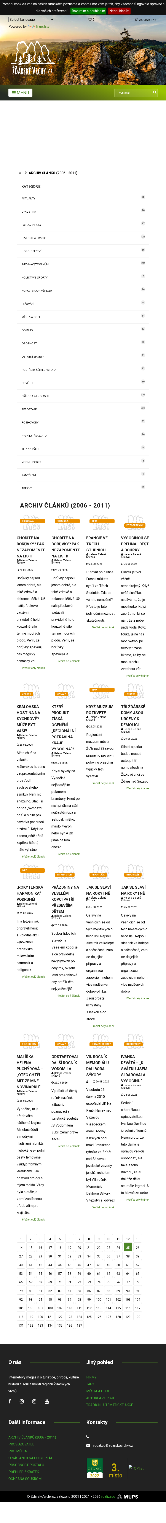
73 (89, 1282)
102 (118, 1299)
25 (128, 1247)
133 (40, 1325)
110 (69, 1308)
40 (21, 1265)
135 (59, 1325)
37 (118, 1256)
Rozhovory (30, 422)
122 (59, 1317)
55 (40, 1273)
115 (118, 1308)
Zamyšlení (29, 475)
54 (30, 1273)
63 (118, 1273)
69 (50, 1282)
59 (79, 1273)
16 (40, 1247)
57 (60, 1273)
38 (128, 1256)
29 (40, 1256)
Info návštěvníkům (35, 264)
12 (128, 1239)
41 (30, 1265)
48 (99, 1265)
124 (79, 1317)
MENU (22, 92)
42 (40, 1265)
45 (69, 1265)
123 (69, 1317)
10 (108, 1239)
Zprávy (27, 488)
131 (21, 1325)
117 (137, 1308)
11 (118, 1239)
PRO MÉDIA (17, 1451)
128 (118, 1317)
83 (60, 1291)
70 (60, 1282)
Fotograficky (31, 225)
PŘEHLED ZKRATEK (23, 1472)
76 (118, 1282)
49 (108, 1265)
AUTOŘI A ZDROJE (100, 1398)
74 (99, 1282)
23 (108, 1247)
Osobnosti (29, 343)
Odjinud (27, 330)
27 (21, 1256)
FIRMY (91, 1377)
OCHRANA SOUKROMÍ (25, 1479)
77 (128, 1282)
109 (59, 1308)
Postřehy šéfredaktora (39, 370)
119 (30, 1317)
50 (118, 1265)
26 (137, 1247)
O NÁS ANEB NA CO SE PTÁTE (31, 1458)
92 (21, 1299)
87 (99, 1291)
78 (137, 1282)
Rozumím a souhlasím (88, 11)
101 (108, 1299)
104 (137, 1299)
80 (30, 1291)
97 (69, 1299)
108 (50, 1308)
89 (118, 1291)
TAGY (90, 1384)
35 (99, 1256)
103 (128, 1299)
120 (40, 1317)
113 (98, 1308)
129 (128, 1317)
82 (50, 1291)
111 (79, 1308)
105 (21, 1308)
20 (79, 1247)
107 (40, 1308)
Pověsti (27, 383)
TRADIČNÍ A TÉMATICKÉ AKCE (109, 1405)
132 (30, 1325)
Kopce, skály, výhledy (37, 291)
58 (69, 1273)
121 (50, 1317)
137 (79, 1325)
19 (69, 1247)
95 (50, 1299)
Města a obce (31, 317)
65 (137, 1273)
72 (79, 1282)
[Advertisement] (83, 133)
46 (79, 1265)
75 (108, 1282)
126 (98, 1317)
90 (128, 1291)
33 (79, 1256)
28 (30, 1256)
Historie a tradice (34, 238)
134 (50, 1325)
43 (50, 1265)
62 (108, 1273)
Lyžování (28, 304)
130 (137, 1317)
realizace (108, 1496)
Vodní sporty (31, 462)
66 (21, 1282)
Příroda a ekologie (35, 396)
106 (30, 1308)
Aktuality (28, 198)
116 (128, 1308)
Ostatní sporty (33, 356)
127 (108, 1317)
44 (60, 1265)
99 (89, 1299)
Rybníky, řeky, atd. (34, 436)
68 (40, 1282)
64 (128, 1273)
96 (60, 1299)
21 (89, 1247)
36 (108, 1256)
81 (40, 1291)
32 (69, 1256)
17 (50, 1247)
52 (137, 1265)
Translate (42, 26)
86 (89, 1291)
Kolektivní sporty (35, 277)
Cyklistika (29, 211)
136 (69, 1325)
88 (108, 1291)
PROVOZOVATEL (21, 1444)
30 (50, 1256)
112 (89, 1308)
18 (60, 1247)
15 (30, 1247)
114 (108, 1308)
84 (69, 1291)
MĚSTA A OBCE (98, 1391)
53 (21, 1273)
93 (30, 1299)
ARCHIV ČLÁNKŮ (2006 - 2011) (32, 1437)
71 (69, 1282)
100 (98, 1299)
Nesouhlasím (119, 11)
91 (137, 1291)
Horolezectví (31, 251)
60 (89, 1273)
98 (79, 1299)
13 (137, 1239)
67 (30, 1282)
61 (99, 1273)
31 (60, 1256)
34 (89, 1256)
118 (21, 1317)
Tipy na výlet (31, 449)
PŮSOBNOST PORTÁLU (26, 1465)
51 (128, 1265)
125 (89, 1317)
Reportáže (29, 409)
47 (89, 1265)
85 (79, 1291)
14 (21, 1247)
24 (118, 1247)
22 (99, 1247)
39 (137, 1256)
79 (21, 1291)
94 (40, 1299)
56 (50, 1273)
